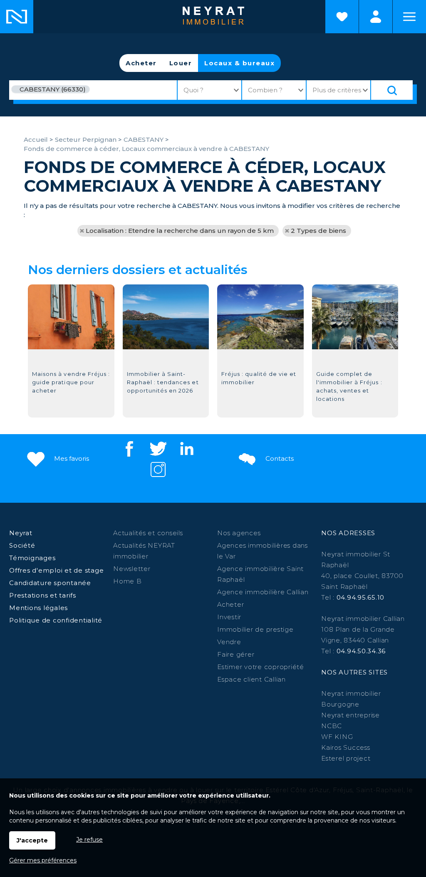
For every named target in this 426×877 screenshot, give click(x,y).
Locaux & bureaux (239, 63)
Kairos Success (345, 747)
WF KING (337, 737)
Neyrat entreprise (350, 715)
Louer (180, 63)
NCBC (331, 726)
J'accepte (32, 840)
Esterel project (345, 758)
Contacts (279, 458)
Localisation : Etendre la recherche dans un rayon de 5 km (180, 231)
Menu (409, 16)
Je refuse (89, 839)
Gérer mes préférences (43, 860)
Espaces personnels (375, 16)
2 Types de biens (318, 231)
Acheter (141, 63)
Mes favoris (70, 458)
